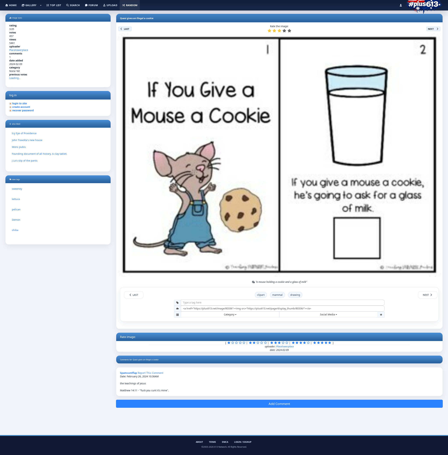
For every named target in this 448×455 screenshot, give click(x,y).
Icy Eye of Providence (24, 133)
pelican (16, 209)
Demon (16, 219)
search (74, 5)
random (131, 5)
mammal (277, 294)
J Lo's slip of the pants (24, 160)
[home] (423, 4)
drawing (295, 294)
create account (21, 106)
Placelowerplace (18, 50)
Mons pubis (19, 147)
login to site (19, 103)
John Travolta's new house (27, 140)
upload (111, 5)
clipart (261, 294)
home (12, 5)
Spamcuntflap (128, 372)
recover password (23, 110)
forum (93, 5)
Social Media (328, 314)
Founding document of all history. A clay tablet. (39, 153)
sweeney (17, 188)
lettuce (16, 199)
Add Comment (279, 404)
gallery (30, 5)
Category (229, 314)
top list (55, 5)
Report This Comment (150, 372)
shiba (15, 230)
